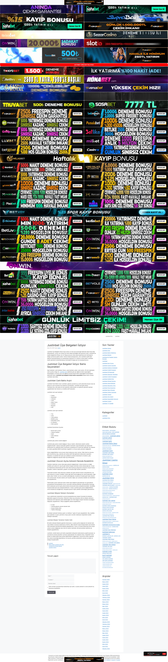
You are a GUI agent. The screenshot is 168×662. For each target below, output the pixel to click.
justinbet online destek (107, 510)
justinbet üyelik (107, 551)
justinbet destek (105, 466)
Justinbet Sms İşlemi (107, 396)
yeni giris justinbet (107, 560)
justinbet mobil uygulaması (109, 505)
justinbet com (116, 465)
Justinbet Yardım (106, 394)
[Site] (42, 113)
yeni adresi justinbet (107, 558)
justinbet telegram (108, 532)
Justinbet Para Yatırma (108, 515)
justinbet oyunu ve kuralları (106, 512)
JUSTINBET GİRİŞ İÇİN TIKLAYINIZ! (84, 64)
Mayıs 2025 (105, 582)
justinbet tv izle (117, 535)
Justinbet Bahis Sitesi (109, 443)
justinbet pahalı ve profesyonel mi (108, 514)
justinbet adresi (107, 438)
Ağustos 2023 (106, 622)
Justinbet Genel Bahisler (108, 383)
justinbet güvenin (105, 488)
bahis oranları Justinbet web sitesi (56, 544)
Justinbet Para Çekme (109, 519)
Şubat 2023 (105, 635)
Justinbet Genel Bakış (107, 471)
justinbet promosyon (107, 522)
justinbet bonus (116, 445)
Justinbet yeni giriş (107, 546)
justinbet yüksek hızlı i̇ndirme (107, 548)
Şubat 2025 (105, 584)
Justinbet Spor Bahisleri (109, 530)
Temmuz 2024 (106, 597)
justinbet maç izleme (108, 500)
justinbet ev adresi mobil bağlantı (108, 468)
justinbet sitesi (115, 526)
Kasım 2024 (105, 588)
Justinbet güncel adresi (108, 485)
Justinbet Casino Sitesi (110, 461)
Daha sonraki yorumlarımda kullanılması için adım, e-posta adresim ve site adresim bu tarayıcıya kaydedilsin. (71, 587)
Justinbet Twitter (106, 537)
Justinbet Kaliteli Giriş (108, 379)
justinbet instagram (107, 493)
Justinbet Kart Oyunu (108, 363)
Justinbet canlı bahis (108, 452)
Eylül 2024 (105, 593)
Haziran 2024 (106, 599)
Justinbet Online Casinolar (109, 392)
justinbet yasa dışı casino (106, 541)
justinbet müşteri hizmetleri (108, 507)
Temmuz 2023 (106, 624)
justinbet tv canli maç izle (107, 535)
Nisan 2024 (105, 604)
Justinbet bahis (107, 441)
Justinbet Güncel (107, 483)
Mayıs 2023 (105, 628)
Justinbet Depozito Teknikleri (110, 374)
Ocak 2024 (105, 610)
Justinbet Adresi (106, 348)
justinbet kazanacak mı (106, 498)
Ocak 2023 (105, 637)
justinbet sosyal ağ (105, 528)
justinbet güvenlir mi (113, 488)
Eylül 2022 (105, 646)
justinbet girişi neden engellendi (107, 481)
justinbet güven (117, 485)
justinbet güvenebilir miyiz (106, 565)
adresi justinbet (105, 430)
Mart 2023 (105, 633)
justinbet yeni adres (114, 542)
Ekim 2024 (105, 590)
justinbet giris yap (106, 475)
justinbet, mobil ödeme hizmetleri (108, 562)
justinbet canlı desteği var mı (107, 456)
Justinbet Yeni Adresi (109, 544)
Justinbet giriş (63, 372)
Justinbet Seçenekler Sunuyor (110, 399)
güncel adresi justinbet (108, 433)
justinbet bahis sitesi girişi (106, 445)
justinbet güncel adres (116, 483)
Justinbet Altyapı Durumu (109, 381)
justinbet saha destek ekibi (106, 526)
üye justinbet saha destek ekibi (107, 567)
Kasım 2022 (105, 642)
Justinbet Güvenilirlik (113, 486)
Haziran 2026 (106, 579)
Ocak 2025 (105, 586)
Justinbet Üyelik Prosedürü (109, 376)
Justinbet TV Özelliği (107, 403)
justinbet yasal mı (114, 541)
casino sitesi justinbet (106, 432)
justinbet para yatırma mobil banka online (109, 517)
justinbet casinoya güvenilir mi (107, 465)
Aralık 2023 (105, 613)
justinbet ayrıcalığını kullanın (107, 439)
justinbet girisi (107, 474)
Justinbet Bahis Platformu (109, 353)
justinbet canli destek (106, 448)
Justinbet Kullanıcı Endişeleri (109, 368)
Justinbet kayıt (113, 497)
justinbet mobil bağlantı (116, 502)
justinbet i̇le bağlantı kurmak (107, 495)
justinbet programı (115, 521)
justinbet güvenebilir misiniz (107, 564)
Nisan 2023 (105, 631)
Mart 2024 (105, 606)
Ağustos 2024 (106, 595)
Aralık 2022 (105, 639)
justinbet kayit (105, 497)
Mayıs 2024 (105, 602)
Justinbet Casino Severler (109, 365)
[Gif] (84, 158)
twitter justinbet (106, 557)
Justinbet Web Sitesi (108, 539)
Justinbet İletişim (106, 355)
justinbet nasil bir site (107, 509)
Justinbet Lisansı (106, 401)
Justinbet (117, 336)
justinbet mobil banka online (107, 502)
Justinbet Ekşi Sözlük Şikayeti (55, 546)
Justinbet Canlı (107, 451)
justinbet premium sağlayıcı (107, 521)
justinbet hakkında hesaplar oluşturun (108, 490)
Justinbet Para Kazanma (108, 388)
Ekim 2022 (105, 644)
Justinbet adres (115, 436)
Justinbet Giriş (109, 336)
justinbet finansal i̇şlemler (107, 470)
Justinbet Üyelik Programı (109, 370)
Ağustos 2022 (106, 648)
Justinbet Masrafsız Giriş (109, 385)
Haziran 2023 (106, 626)
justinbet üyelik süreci (107, 553)
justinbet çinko (115, 549)
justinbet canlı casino (107, 454)
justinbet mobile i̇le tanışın (106, 504)
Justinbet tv (106, 534)
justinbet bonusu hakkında (106, 447)
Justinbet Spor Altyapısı (108, 390)
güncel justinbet (105, 435)
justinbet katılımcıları (116, 495)
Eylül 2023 (105, 619)
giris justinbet (115, 432)
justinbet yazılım (105, 542)
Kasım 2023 (105, 615)
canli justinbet (113, 430)
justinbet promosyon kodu (111, 524)
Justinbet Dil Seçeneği (108, 372)
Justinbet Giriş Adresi (108, 480)
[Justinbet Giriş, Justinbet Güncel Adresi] (54, 336)
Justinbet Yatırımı (52, 547)
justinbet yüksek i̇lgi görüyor (107, 549)
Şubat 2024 (105, 608)
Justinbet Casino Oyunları (107, 457)
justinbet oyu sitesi (115, 512)
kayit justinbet (107, 555)
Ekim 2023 (105, 617)
